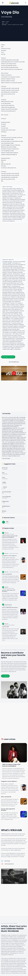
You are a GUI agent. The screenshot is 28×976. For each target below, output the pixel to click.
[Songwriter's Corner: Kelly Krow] (23, 560)
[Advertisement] (14, 33)
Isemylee (21, 24)
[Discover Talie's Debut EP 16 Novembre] (23, 593)
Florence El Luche (15, 24)
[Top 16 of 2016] (23, 631)
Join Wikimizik (5, 676)
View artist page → (6, 458)
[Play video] (14, 373)
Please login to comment (8, 357)
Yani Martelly (6, 17)
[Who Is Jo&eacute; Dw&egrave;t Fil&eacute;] (23, 577)
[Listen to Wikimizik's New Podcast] (23, 611)
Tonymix (9, 24)
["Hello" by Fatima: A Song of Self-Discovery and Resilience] (23, 540)
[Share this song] (2, 488)
